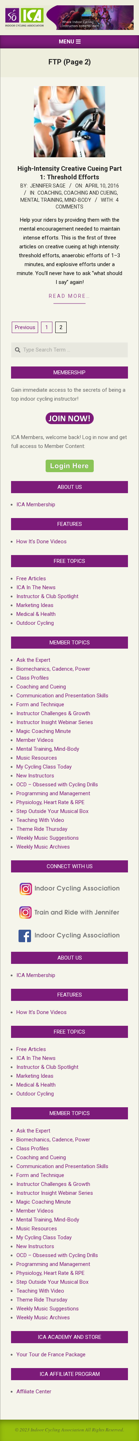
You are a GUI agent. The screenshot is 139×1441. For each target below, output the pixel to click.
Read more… (70, 296)
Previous (25, 327)
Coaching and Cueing (90, 193)
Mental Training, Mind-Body (55, 200)
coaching (49, 193)
